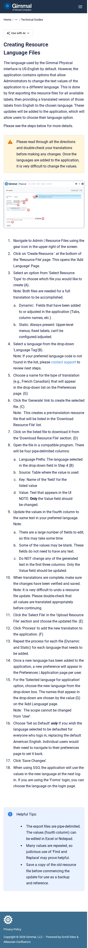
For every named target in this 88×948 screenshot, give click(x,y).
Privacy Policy (12, 929)
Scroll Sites (69, 937)
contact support (63, 362)
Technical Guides (32, 19)
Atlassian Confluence (17, 942)
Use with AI (18, 33)
